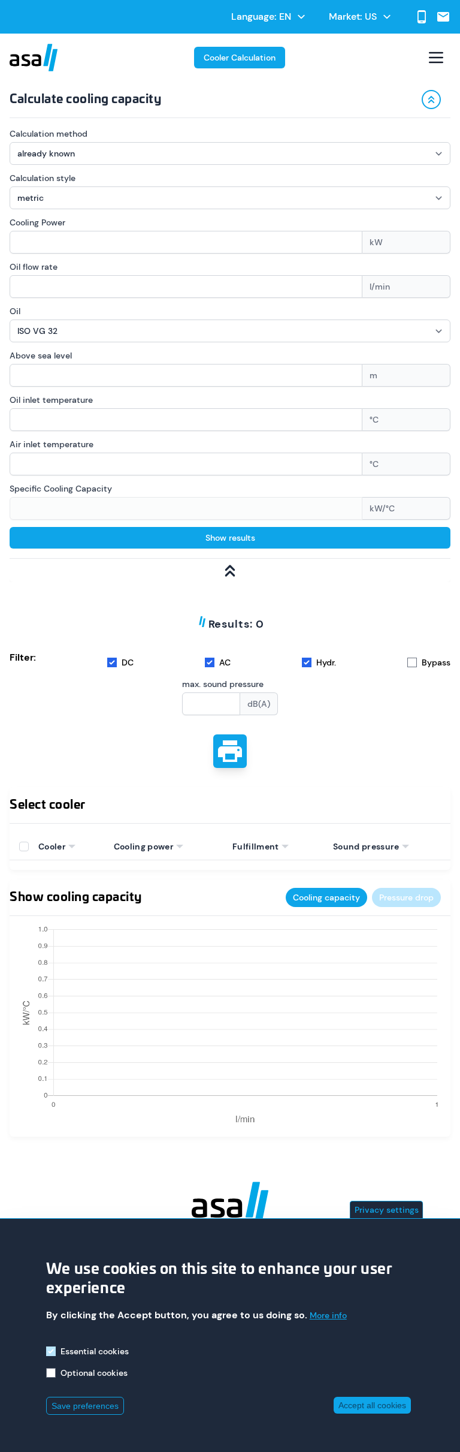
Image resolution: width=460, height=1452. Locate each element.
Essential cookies (94, 1351)
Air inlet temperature (51, 444)
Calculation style (42, 178)
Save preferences (85, 1406)
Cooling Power (37, 222)
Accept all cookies (372, 1405)
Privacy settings (387, 1209)
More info (328, 1315)
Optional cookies (94, 1372)
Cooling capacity (326, 897)
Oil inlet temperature (51, 399)
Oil (15, 311)
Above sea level (41, 355)
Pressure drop (406, 897)
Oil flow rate (34, 266)
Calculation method (48, 133)
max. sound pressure (223, 684)
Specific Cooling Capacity (61, 488)
